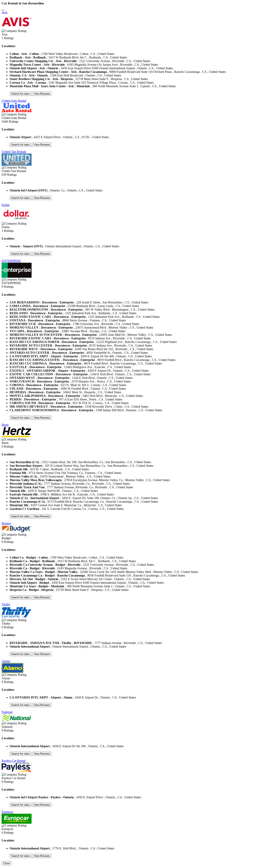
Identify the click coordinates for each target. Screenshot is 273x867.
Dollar (6, 205)
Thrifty (6, 604)
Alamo (6, 661)
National (7, 712)
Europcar (7, 811)
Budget (6, 523)
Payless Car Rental (13, 760)
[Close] (3, 10)
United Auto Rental (14, 100)
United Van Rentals (14, 151)
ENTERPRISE (11, 261)
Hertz (5, 424)
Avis (4, 12)
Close (6, 863)
